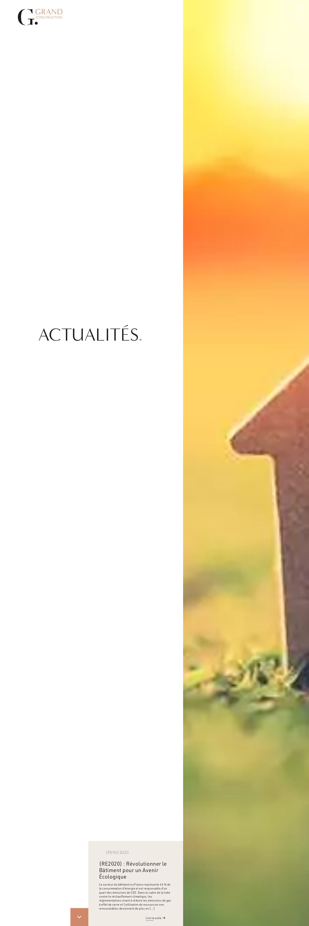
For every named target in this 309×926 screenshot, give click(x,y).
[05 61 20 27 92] (301, 17)
